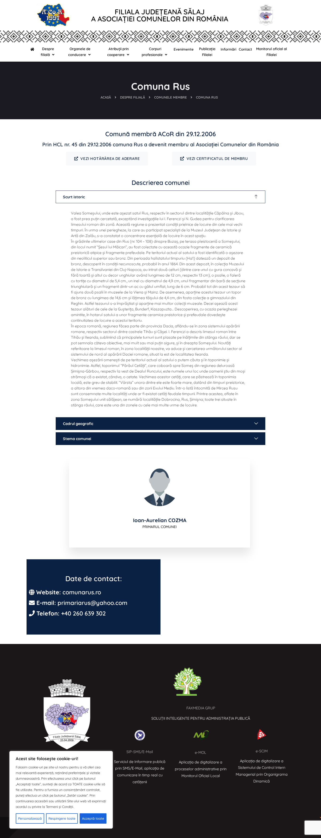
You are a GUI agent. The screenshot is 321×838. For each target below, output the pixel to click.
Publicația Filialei (207, 52)
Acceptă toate (93, 818)
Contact (245, 49)
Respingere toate (61, 818)
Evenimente (184, 49)
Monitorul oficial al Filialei (271, 52)
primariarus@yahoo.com (92, 602)
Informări (228, 49)
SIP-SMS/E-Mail (139, 751)
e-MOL (200, 752)
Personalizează (30, 818)
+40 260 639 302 (83, 613)
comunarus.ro (82, 592)
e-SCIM (262, 751)
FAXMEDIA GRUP (200, 708)
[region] (61, 790)
